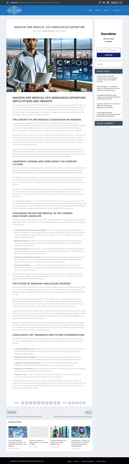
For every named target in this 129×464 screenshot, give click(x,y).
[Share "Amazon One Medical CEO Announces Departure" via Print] (59, 403)
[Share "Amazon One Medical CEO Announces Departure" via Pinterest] (39, 403)
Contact (117, 10)
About (98, 10)
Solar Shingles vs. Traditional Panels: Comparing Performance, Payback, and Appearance (108, 88)
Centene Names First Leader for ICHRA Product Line (58, 442)
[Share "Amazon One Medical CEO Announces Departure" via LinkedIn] (43, 403)
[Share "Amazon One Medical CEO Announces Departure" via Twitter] (27, 403)
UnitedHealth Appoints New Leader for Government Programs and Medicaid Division (109, 97)
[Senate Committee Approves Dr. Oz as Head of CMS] (38, 432)
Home (89, 10)
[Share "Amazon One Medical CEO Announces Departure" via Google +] (31, 403)
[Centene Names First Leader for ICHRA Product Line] (59, 432)
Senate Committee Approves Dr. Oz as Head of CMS (38, 442)
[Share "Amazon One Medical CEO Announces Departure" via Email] (55, 403)
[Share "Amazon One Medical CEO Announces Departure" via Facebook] (23, 403)
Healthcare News (48, 31)
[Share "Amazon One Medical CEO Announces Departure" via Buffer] (47, 403)
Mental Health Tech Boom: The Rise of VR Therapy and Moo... (39, 3)
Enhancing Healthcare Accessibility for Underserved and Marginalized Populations (108, 114)
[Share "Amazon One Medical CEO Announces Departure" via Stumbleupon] (51, 403)
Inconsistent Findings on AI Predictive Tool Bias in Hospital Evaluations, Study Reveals (80, 443)
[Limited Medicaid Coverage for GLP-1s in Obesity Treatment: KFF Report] (17, 432)
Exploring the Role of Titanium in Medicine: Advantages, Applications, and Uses (108, 105)
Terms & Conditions (87, 461)
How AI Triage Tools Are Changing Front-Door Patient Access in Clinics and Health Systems (107, 79)
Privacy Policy (101, 461)
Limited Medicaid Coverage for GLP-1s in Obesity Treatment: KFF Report (17, 443)
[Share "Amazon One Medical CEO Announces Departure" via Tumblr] (35, 403)
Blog (106, 10)
